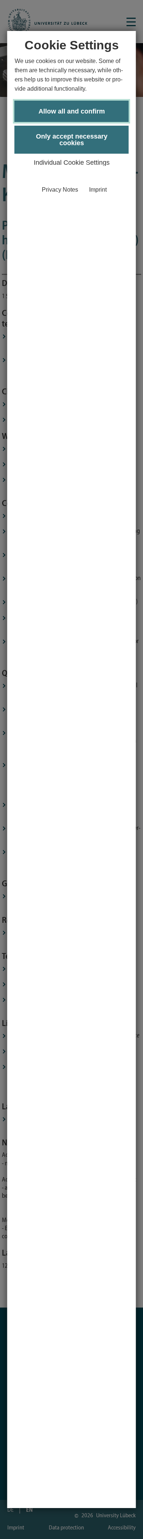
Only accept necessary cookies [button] (71, 140)
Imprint (98, 189)
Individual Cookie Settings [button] (72, 162)
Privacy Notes (60, 189)
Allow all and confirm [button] (71, 111)
